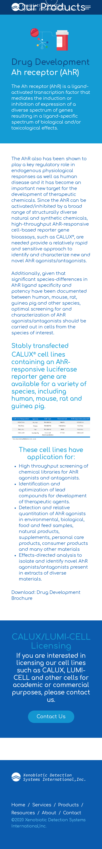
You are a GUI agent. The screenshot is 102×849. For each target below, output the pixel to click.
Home (18, 804)
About (49, 812)
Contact (72, 812)
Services (41, 804)
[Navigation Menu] (88, 7)
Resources (23, 812)
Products (68, 804)
